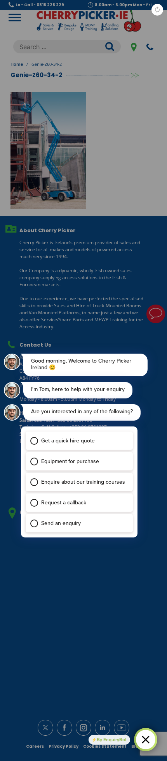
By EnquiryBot (112, 739)
